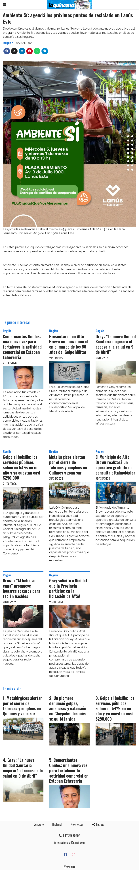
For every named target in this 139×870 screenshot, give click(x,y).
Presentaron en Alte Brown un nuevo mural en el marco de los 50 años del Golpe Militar (68, 344)
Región (8, 43)
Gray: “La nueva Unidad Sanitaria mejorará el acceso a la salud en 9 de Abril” (116, 344)
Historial (57, 824)
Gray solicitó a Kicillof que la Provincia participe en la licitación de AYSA (68, 588)
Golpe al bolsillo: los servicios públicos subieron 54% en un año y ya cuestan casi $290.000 (21, 467)
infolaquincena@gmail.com (69, 842)
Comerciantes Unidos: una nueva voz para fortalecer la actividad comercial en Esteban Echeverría (22, 346)
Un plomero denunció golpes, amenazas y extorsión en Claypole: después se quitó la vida (67, 708)
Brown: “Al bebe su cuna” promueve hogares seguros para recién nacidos (21, 588)
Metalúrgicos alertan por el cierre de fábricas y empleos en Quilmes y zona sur (68, 465)
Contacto (39, 824)
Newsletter (77, 824)
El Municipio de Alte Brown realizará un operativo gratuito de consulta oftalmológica (115, 465)
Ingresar (100, 824)
